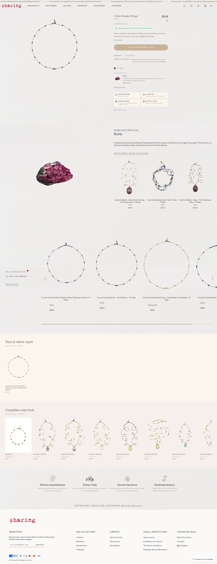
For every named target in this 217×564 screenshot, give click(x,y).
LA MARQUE (116, 6)
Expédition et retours (152, 541)
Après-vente (148, 537)
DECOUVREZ (12, 284)
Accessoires (81, 545)
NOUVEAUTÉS (33, 6)
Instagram (183, 545)
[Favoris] (191, 6)
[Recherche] (184, 6)
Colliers (79, 537)
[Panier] (205, 6)
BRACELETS (82, 6)
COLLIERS (67, 6)
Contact (180, 541)
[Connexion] (198, 6)
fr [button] (211, 6)
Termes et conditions (152, 545)
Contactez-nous (121, 110)
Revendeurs (115, 545)
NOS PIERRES (51, 6)
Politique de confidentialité (155, 549)
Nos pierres (115, 541)
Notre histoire (116, 537)
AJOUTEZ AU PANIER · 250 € (141, 47)
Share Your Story (184, 537)
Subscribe (40, 545)
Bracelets (80, 541)
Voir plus (119, 40)
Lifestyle (80, 549)
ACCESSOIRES (99, 6)
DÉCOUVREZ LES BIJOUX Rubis (131, 153)
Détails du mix (119, 87)
